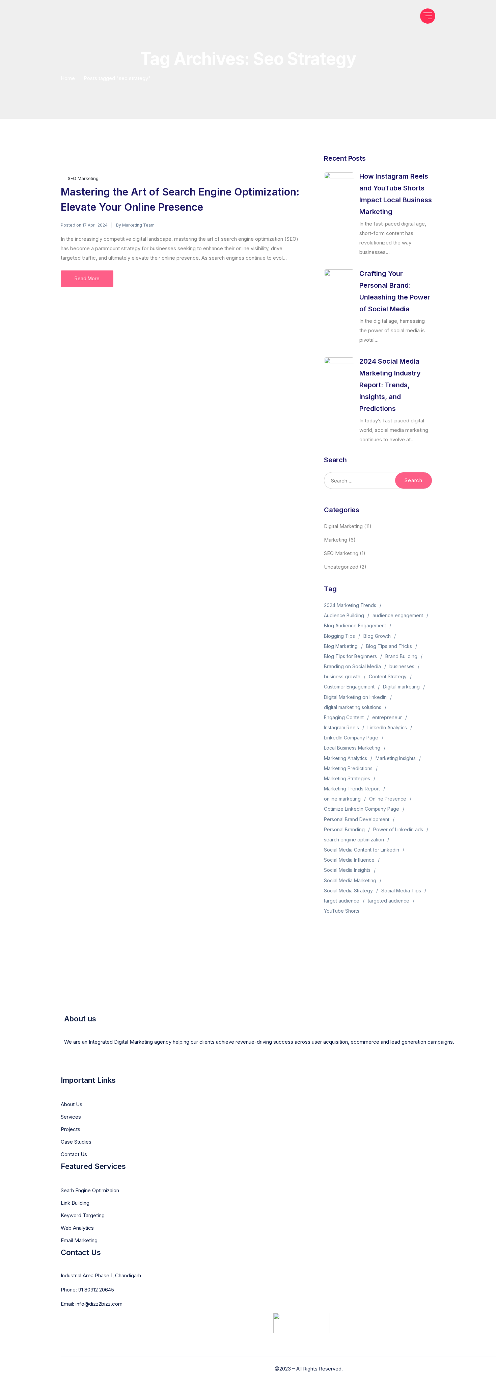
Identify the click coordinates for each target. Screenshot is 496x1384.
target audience (341, 901)
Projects (70, 1129)
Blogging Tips (339, 636)
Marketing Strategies (347, 778)
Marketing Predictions (348, 768)
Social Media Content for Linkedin (361, 850)
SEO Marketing (83, 178)
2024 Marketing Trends (350, 605)
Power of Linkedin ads (398, 829)
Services (71, 1117)
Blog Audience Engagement (355, 625)
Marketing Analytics (345, 758)
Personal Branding (344, 829)
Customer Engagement (349, 686)
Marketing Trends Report (352, 788)
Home (68, 78)
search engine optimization (354, 839)
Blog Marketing (341, 646)
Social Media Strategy (348, 890)
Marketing (335, 540)
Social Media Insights (347, 870)
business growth (342, 676)
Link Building (75, 1203)
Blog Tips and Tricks (389, 646)
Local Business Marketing (352, 748)
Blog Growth (377, 636)
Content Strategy (388, 676)
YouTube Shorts (341, 911)
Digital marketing (401, 686)
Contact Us (74, 1154)
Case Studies (76, 1142)
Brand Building (401, 656)
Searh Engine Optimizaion (90, 1190)
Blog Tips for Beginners (350, 656)
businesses (401, 666)
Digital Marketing (343, 526)
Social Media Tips (401, 890)
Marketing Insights (396, 758)
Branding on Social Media (352, 666)
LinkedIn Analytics (387, 727)
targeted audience (388, 901)
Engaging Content (344, 717)
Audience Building (344, 615)
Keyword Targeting (83, 1215)
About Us (71, 1104)
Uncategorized (341, 567)
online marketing (342, 799)
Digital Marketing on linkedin (355, 697)
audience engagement (398, 615)
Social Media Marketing (350, 880)
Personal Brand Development (356, 819)
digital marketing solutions (352, 707)
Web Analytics (77, 1228)
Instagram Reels (341, 727)
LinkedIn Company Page (351, 737)
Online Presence (387, 799)
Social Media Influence (349, 860)
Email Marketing (79, 1240)
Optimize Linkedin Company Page (361, 809)
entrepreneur (387, 717)
